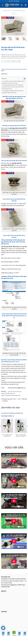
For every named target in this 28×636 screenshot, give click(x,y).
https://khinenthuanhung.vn (15, 391)
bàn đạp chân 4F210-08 (10, 54)
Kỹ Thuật (25, 635)
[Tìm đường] (14, 633)
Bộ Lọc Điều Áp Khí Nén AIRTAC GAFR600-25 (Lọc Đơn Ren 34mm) (7, 437)
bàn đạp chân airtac (20, 54)
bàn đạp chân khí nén (6, 56)
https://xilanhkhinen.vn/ (8, 393)
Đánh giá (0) (4, 74)
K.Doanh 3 (19, 635)
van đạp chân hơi (10, 58)
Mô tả (2, 70)
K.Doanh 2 (8, 635)
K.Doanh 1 (3, 635)
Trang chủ (6, 11)
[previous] (3, 26)
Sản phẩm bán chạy (18, 11)
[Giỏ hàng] (25, 5)
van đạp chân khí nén (20, 58)
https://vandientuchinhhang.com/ (11, 395)
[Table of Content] (24, 79)
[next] (24, 26)
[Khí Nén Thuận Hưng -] (12, 5)
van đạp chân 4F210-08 (17, 56)
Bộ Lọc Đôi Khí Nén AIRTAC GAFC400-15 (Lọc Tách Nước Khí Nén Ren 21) (21, 437)
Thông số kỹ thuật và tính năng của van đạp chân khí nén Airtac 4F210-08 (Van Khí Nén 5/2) (12, 87)
